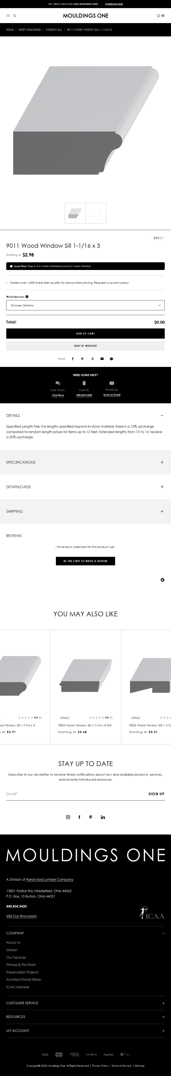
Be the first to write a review (85, 561)
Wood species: (15, 296)
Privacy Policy (100, 1065)
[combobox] (85, 305)
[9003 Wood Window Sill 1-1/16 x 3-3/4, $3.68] (85, 676)
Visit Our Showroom (21, 916)
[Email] (102, 359)
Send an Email (111, 394)
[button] (85, 559)
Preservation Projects (22, 972)
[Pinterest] (82, 358)
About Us (13, 942)
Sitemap (140, 1065)
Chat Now (58, 395)
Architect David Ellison (23, 979)
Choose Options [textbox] (22, 305)
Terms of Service (121, 1065)
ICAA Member (17, 987)
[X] (92, 358)
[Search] (14, 15)
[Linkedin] (103, 817)
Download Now (114, 4)
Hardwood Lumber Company (49, 879)
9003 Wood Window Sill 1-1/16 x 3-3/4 (84, 725)
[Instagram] (68, 817)
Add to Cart (85, 333)
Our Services (16, 957)
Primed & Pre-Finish (21, 965)
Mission (11, 950)
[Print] (111, 358)
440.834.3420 (84, 395)
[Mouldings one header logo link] (86, 16)
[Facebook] (72, 358)
